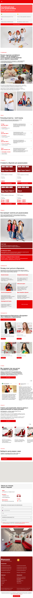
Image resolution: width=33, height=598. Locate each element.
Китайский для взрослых (21, 570)
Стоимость (3, 578)
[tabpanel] (16, 473)
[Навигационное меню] (1, 1)
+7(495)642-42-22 (5, 495)
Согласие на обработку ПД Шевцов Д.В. (23, 589)
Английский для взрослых (5, 570)
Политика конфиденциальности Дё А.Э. (7, 588)
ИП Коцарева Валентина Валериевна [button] (21, 579)
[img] (20, 496)
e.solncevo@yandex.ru (6, 497)
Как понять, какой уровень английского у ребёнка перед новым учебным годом (20, 440)
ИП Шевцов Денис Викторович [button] (20, 581)
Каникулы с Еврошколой (21, 572)
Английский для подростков (6, 568)
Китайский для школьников (22, 567)
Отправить (17, 526)
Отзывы (2, 583)
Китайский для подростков (22, 568)
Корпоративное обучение (5, 572)
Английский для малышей (5, 565)
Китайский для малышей (21, 565)
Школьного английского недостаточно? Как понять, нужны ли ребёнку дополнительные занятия (7, 441)
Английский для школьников (6, 567)
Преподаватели (4, 580)
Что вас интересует (4, 515)
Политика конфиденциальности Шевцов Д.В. (23, 588)
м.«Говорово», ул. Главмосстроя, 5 (8, 491)
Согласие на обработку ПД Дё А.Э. (6, 589)
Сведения (3, 581)
